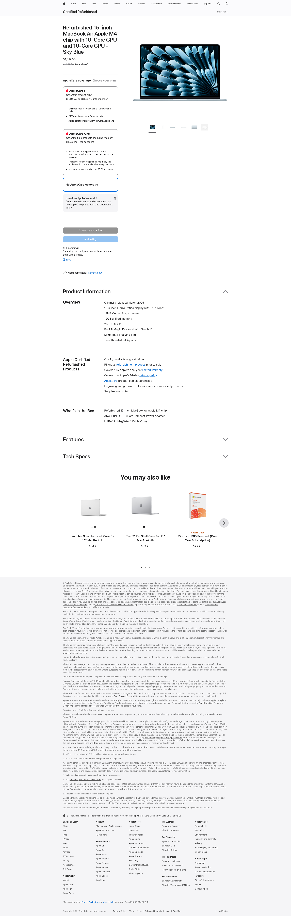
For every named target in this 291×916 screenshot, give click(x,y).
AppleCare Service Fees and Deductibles (127, 696)
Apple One (101, 846)
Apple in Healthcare (171, 861)
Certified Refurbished (80, 12)
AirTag (66, 860)
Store (65, 826)
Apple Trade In (135, 856)
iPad (65, 835)
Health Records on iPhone (174, 870)
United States (222, 911)
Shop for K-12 (168, 846)
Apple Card (68, 885)
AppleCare (111, 380)
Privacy (198, 843)
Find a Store (134, 826)
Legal (167, 911)
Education (199, 830)
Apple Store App (136, 843)
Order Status (135, 869)
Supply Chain (201, 852)
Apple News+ (102, 867)
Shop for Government (172, 881)
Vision (66, 847)
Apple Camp (134, 839)
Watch (66, 843)
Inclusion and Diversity (205, 839)
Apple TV (100, 850)
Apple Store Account (105, 830)
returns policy (148, 375)
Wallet (66, 880)
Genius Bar (134, 830)
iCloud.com (101, 835)
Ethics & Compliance (204, 880)
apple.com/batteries (161, 771)
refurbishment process (131, 364)
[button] (218, 3)
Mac (65, 830)
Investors (199, 876)
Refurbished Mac (78, 816)
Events (198, 885)
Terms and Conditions (187, 604)
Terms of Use (135, 911)
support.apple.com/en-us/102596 (85, 779)
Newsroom (200, 863)
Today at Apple (136, 835)
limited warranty (152, 370)
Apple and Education (171, 841)
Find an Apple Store (91, 902)
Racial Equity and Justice (206, 847)
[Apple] (64, 815)
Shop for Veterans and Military (176, 885)
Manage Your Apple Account (109, 826)
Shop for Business (170, 830)
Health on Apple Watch (172, 865)
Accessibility (201, 826)
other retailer (109, 902)
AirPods (66, 852)
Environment (201, 835)
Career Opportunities (205, 872)
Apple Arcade (102, 859)
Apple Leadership (203, 867)
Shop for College (169, 850)
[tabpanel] (180, 73)
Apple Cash (68, 893)
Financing (133, 860)
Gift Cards (67, 869)
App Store (100, 880)
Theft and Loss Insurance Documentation (114, 604)
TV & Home (68, 856)
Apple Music (101, 854)
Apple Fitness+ (103, 863)
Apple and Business (171, 826)
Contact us (95, 272)
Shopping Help (135, 873)
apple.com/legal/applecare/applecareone (162, 738)
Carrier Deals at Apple (139, 865)
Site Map (177, 911)
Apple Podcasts (103, 872)
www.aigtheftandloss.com (75, 653)
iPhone (66, 839)
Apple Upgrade (136, 852)
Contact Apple (201, 889)
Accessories (68, 865)
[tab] (152, 127)
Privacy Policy (119, 911)
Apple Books (102, 876)
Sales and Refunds (153, 911)
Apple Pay (67, 889)
